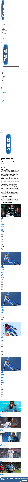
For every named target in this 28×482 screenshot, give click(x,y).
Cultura (4, 28)
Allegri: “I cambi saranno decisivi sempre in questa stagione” (2, 445)
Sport (3, 37)
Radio (2, 32)
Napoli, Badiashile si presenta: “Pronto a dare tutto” (2, 415)
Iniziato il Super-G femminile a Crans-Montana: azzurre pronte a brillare (2, 309)
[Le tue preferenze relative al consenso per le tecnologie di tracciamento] (24, 480)
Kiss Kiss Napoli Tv (4, 30)
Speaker (4, 24)
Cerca (4, 65)
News (2, 36)
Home (2, 31)
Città (3, 38)
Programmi (4, 22)
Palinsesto (4, 23)
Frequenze (3, 29)
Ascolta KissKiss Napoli (6, 25)
